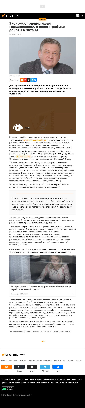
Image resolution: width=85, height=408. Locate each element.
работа (56, 331)
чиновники (48, 331)
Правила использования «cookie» (71, 380)
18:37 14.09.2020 (15, 34)
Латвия (28, 331)
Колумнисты (68, 361)
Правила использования (25, 380)
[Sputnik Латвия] (11, 18)
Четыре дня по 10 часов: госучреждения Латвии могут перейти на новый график (41, 288)
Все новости (6, 361)
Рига (15, 361)
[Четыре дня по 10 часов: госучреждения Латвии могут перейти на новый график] (42, 269)
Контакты (12, 380)
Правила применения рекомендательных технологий (20, 383)
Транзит (57, 361)
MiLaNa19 (16, 76)
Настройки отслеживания (69, 383)
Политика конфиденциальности (46, 380)
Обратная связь (53, 383)
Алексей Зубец (37, 331)
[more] (73, 293)
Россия (79, 361)
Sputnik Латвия (23, 156)
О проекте (5, 380)
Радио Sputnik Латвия (16, 331)
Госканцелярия (65, 331)
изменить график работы (34, 140)
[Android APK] (7, 388)
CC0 (10, 76)
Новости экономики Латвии (40, 361)
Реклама (44, 383)
